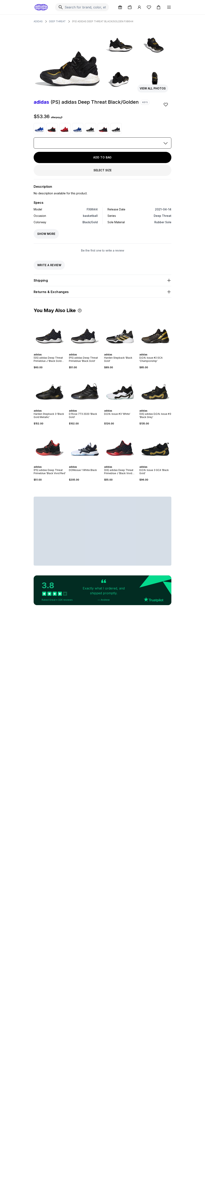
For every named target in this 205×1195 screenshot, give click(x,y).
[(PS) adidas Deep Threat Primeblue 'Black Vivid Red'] (52, 128)
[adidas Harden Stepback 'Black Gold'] (120, 333)
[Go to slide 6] (53, 407)
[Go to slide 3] (48, 407)
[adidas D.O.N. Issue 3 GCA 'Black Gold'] (155, 445)
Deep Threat (57, 21)
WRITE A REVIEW (49, 265)
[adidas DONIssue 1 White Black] (85, 445)
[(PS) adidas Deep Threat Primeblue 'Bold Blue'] (39, 128)
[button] (79, 310)
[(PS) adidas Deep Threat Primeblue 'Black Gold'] (90, 128)
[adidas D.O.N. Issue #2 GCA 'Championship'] (155, 333)
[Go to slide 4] (50, 407)
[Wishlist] (149, 7)
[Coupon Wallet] (129, 7)
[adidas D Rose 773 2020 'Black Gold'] (85, 389)
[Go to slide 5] (87, 407)
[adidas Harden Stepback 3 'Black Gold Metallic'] (50, 389)
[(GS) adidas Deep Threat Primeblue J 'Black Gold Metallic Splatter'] (116, 128)
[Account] (139, 7)
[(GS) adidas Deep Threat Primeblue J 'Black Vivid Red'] (103, 128)
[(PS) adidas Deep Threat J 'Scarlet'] (64, 128)
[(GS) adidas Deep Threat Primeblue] (77, 128)
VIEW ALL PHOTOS (153, 88)
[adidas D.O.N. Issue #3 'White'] (120, 389)
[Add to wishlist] (166, 104)
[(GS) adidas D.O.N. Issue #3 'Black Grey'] (155, 389)
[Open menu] (169, 7)
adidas (38, 21)
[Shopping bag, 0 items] (158, 7)
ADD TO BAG (102, 157)
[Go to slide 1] (45, 407)
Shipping (41, 280)
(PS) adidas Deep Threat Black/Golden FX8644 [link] (102, 21)
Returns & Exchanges (51, 292)
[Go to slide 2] (47, 407)
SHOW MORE (46, 233)
